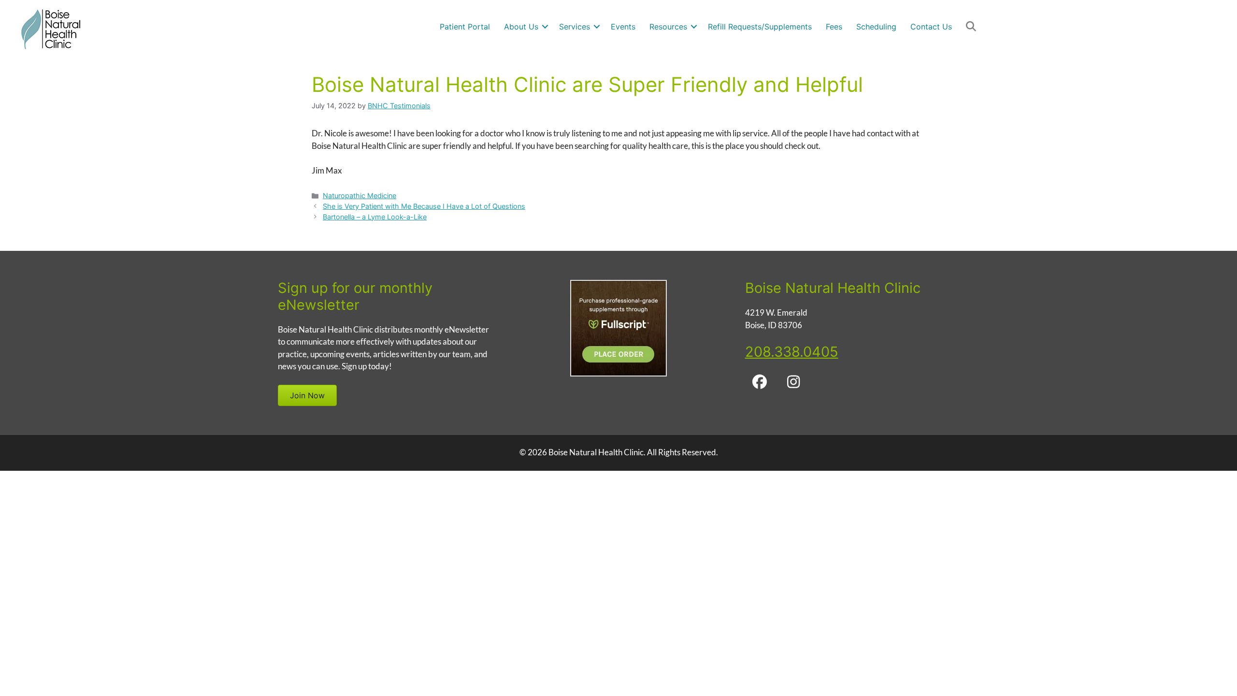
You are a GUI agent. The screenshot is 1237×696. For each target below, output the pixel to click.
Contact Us (931, 26)
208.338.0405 (791, 351)
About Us (521, 26)
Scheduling (876, 26)
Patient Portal (465, 26)
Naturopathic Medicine (359, 195)
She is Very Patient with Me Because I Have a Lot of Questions (424, 206)
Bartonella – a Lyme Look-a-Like (375, 217)
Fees (834, 26)
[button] (545, 26)
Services (574, 26)
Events (623, 26)
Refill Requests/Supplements (760, 26)
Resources (668, 26)
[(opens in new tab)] (618, 373)
